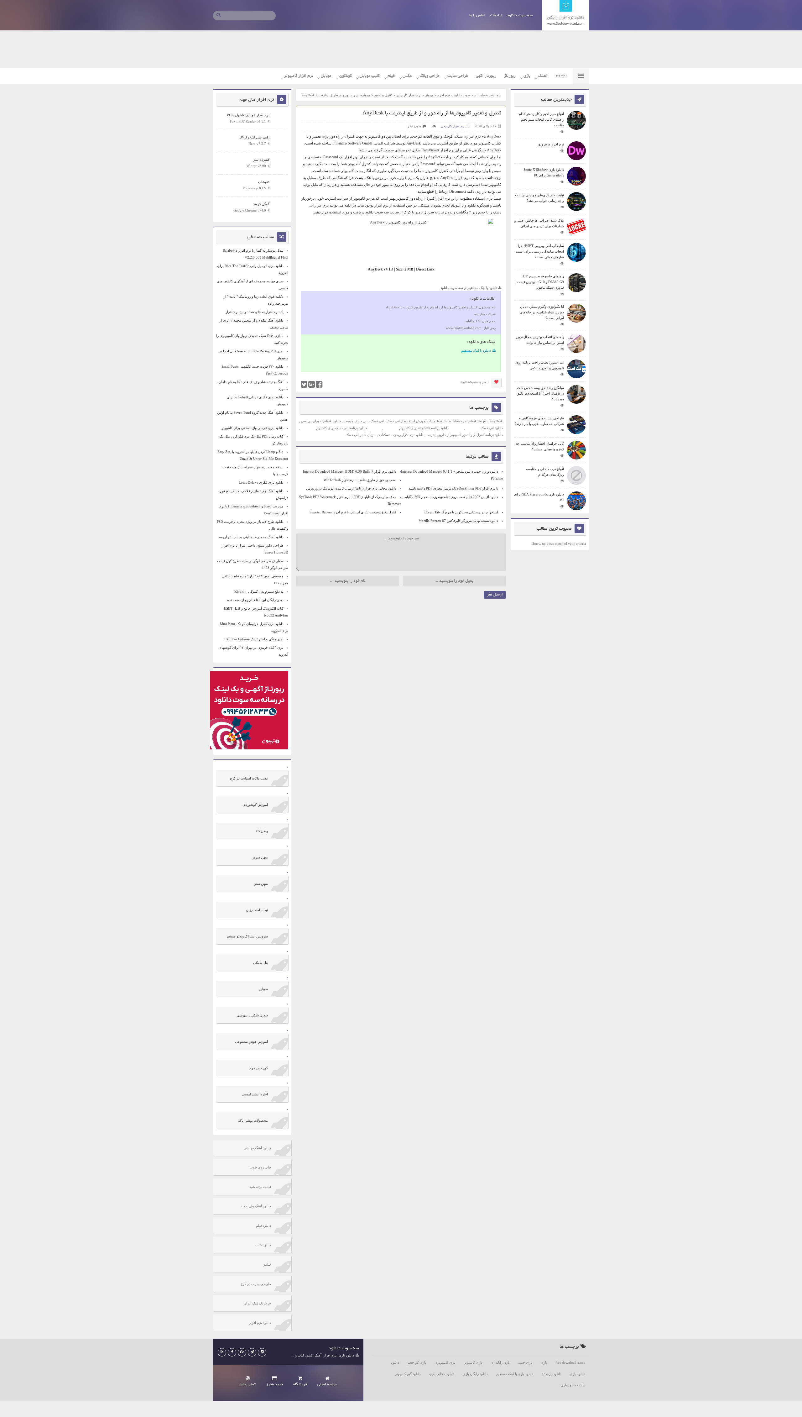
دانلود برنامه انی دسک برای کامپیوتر (341, 428)
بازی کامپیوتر (473, 1362)
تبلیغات (496, 15)
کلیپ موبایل (370, 76)
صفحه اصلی (327, 1385)
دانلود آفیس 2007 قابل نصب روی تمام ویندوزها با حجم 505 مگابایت (450, 497)
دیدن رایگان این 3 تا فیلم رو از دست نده (255, 600)
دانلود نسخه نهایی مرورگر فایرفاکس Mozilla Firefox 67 (458, 520)
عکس (407, 76)
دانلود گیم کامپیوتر (408, 1374)
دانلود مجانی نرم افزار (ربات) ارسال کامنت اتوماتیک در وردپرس (351, 488)
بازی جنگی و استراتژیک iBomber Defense (254, 639)
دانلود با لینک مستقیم (476, 350)
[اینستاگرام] (262, 1352)
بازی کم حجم (417, 1362)
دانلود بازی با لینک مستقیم (514, 1374)
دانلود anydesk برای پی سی (321, 421)
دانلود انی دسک (492, 428)
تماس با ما (477, 15)
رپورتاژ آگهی (486, 76)
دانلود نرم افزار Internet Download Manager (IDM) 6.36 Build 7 (349, 471)
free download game (570, 1362)
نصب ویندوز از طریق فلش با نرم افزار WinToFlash (360, 480)
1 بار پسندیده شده (475, 382)
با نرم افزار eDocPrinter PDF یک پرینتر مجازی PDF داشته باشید (453, 488)
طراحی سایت (457, 76)
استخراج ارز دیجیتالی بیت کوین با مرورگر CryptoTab (461, 512)
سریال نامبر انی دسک (361, 435)
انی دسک (377, 421)
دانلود (395, 1362)
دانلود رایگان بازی (475, 1374)
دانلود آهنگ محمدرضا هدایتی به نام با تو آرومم (251, 537)
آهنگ (543, 76)
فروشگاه (300, 1385)
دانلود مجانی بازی (441, 1374)
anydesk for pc (476, 421)
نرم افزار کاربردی (408, 95)
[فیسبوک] (232, 1352)
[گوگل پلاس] (242, 1352)
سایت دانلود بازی (573, 1385)
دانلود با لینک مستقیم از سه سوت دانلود (468, 288)
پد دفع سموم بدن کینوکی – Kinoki (259, 591)
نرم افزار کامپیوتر (298, 76)
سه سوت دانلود (520, 15)
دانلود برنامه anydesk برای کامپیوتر (424, 428)
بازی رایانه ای (500, 1362)
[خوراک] (222, 1352)
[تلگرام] (252, 1352)
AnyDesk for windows (445, 421)
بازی (526, 76)
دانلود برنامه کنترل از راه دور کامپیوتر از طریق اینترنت (464, 435)
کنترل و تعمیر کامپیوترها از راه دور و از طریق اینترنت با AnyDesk (431, 113)
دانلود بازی (577, 1374)
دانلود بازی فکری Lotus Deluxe (261, 482)
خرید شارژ (274, 1385)
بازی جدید (525, 1362)
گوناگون (345, 76)
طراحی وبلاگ (429, 76)
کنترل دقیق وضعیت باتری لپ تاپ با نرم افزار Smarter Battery (353, 512)
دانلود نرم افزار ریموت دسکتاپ (401, 435)
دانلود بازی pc (551, 1374)
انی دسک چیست (355, 421)
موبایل (326, 76)
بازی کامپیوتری (445, 1362)
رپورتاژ (510, 76)
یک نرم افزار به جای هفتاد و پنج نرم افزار (255, 312)
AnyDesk (494, 136)
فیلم (391, 76)
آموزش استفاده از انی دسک (406, 421)
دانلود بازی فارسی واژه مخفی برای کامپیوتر (252, 428)
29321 (561, 76)
